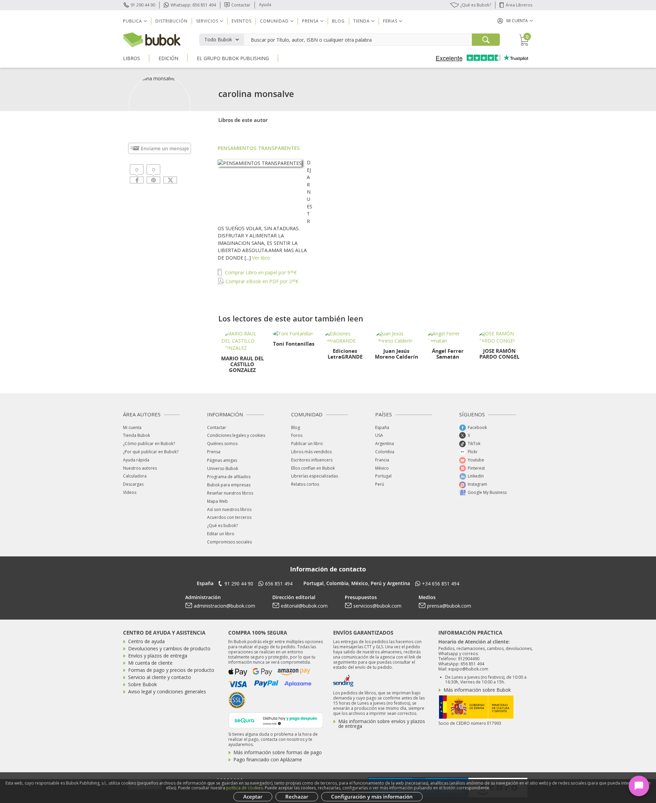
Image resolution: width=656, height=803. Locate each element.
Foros (296, 435)
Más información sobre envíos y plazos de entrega (381, 723)
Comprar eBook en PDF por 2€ (261, 281)
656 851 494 (278, 583)
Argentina (384, 443)
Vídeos (129, 492)
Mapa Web (217, 501)
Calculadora (135, 476)
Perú (379, 484)
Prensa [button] (310, 21)
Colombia (384, 452)
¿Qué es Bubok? (475, 5)
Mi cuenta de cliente (150, 663)
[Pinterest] (153, 180)
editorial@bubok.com (304, 606)
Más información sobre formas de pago (277, 752)
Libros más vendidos (311, 452)
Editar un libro (220, 534)
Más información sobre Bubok (477, 690)
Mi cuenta (132, 427)
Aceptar (252, 796)
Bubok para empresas (228, 485)
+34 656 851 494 (440, 583)
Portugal (383, 476)
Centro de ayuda (146, 641)
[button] (515, 21)
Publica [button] (132, 21)
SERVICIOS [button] (207, 21)
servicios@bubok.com (377, 606)
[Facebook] (137, 180)
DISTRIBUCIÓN (171, 21)
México (382, 468)
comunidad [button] (274, 21)
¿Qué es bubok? (222, 525)
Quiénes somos (222, 443)
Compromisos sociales (229, 542)
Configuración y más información (372, 796)
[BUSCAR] (486, 39)
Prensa (213, 452)
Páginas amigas (222, 460)
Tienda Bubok (136, 435)
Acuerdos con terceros (229, 517)
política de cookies (244, 788)
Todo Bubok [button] (218, 39)
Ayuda (265, 5)
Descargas (133, 484)
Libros (131, 58)
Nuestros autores (140, 468)
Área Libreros (519, 5)
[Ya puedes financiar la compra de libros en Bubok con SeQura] (275, 719)
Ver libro (261, 257)
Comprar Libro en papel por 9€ (260, 272)
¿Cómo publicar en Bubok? (149, 443)
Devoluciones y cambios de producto (169, 648)
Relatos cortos (305, 484)
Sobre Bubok (142, 684)
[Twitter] (170, 180)
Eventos (241, 21)
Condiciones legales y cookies (236, 435)
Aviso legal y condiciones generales (167, 691)
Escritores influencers (311, 460)
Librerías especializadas (314, 476)
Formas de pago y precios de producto (171, 670)
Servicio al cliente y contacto (159, 677)
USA (379, 435)
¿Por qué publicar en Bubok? (150, 452)
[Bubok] (151, 39)
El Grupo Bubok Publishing (233, 58)
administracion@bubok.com (224, 606)
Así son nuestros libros (229, 509)
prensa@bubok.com (449, 606)
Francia (382, 460)
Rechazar (296, 796)
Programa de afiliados (228, 477)
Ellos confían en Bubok (313, 468)
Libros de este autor (243, 119)
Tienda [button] (361, 21)
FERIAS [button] (390, 21)
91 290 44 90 (143, 5)
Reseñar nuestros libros (230, 493)
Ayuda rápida (136, 460)
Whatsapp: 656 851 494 (193, 5)
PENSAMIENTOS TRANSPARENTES (259, 147)
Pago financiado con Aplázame (267, 759)
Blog (338, 21)
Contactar (240, 5)
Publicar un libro (307, 443)
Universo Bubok (222, 468)
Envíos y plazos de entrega (157, 655)
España (382, 427)
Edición (168, 58)
